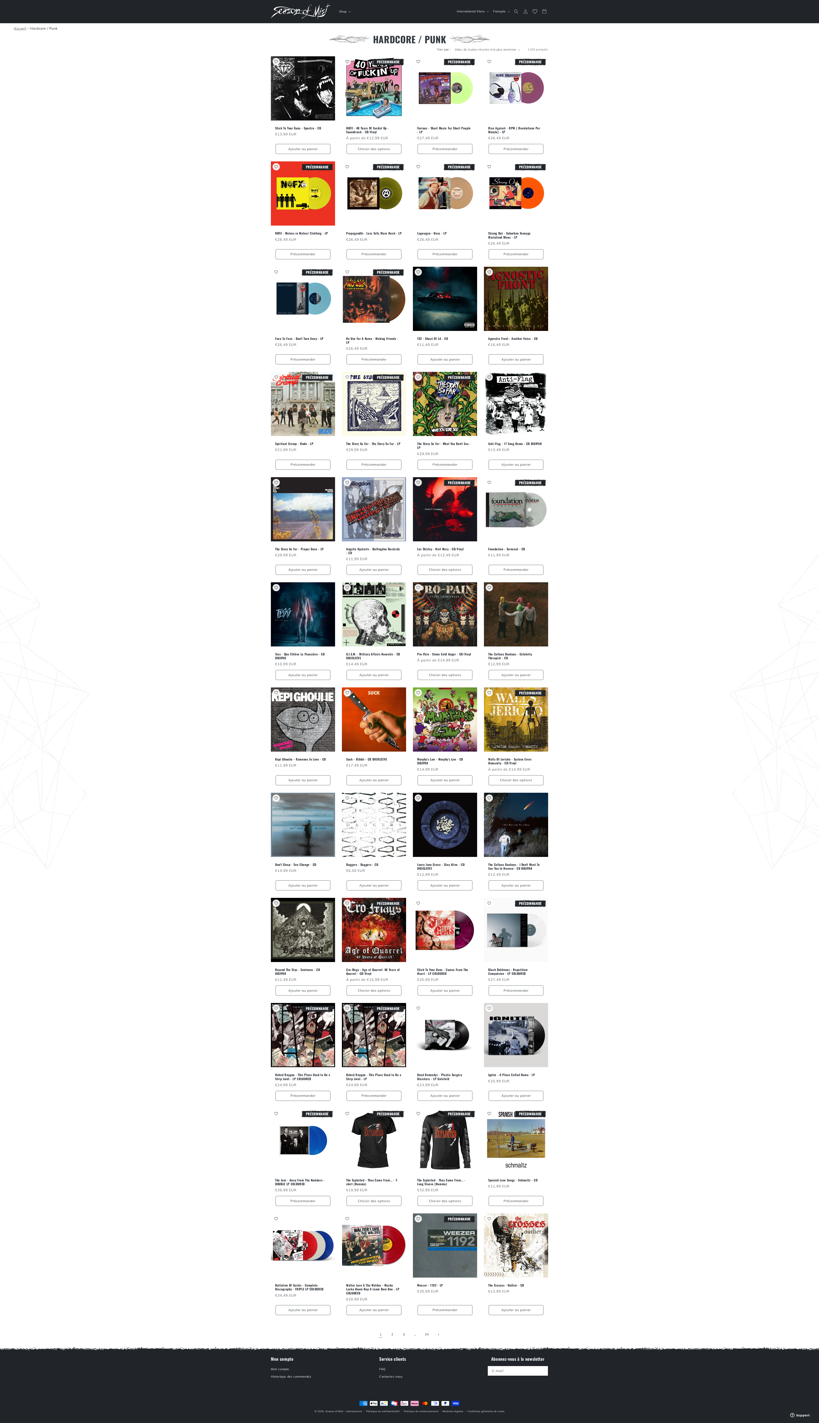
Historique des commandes (291, 1376)
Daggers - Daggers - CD (362, 865)
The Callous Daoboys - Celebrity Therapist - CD (510, 656)
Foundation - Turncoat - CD (506, 549)
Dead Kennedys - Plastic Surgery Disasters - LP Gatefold (439, 1077)
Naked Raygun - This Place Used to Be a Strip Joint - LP (373, 1077)
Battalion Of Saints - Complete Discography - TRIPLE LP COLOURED (299, 1287)
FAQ (382, 1369)
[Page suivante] (438, 1334)
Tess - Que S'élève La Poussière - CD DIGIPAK (300, 656)
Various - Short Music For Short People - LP (444, 130)
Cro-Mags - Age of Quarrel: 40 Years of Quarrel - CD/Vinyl (373, 971)
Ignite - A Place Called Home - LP (511, 1075)
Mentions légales (453, 1411)
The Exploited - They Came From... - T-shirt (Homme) (372, 1182)
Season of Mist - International (343, 1411)
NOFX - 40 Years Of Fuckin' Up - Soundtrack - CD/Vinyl (367, 130)
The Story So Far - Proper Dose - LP (299, 549)
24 (426, 1334)
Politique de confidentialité (383, 1411)
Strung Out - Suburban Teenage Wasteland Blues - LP (509, 235)
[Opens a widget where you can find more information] (800, 1415)
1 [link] (381, 1334)
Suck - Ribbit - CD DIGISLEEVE (366, 759)
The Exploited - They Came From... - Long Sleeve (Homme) (441, 1182)
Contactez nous (390, 1376)
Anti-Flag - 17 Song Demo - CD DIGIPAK (515, 444)
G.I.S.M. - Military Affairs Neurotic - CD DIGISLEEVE (373, 656)
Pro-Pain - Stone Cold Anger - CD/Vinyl (444, 654)
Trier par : (443, 49)
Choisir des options (374, 149)
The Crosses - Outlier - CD (506, 1285)
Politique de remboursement (421, 1411)
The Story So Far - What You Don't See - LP (444, 445)
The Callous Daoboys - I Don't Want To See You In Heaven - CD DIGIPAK (514, 866)
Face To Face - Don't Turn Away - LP (299, 339)
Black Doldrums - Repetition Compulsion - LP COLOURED (508, 971)
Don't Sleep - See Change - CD (295, 865)
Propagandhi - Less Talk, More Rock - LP (374, 233)
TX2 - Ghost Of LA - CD (432, 339)
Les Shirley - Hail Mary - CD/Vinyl (440, 549)
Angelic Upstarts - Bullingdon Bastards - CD (373, 551)
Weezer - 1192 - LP (430, 1285)
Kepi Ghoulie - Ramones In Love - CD (300, 759)
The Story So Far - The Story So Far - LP (373, 444)
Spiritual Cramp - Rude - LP (294, 444)
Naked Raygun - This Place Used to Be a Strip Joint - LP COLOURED (302, 1077)
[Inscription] (543, 1371)
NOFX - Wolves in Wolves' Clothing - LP (301, 233)
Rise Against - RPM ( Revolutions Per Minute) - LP (514, 130)
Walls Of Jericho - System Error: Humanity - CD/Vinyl (510, 761)
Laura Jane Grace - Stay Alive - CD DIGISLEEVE (441, 866)
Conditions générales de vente (485, 1411)
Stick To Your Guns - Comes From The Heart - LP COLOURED (442, 971)
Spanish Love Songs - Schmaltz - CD (512, 1180)
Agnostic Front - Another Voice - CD (513, 339)
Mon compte (280, 1369)
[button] (344, 11)
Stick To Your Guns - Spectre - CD (298, 128)
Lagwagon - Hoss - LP (432, 233)
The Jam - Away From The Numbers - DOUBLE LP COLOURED (300, 1182)
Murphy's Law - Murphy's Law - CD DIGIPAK (440, 761)
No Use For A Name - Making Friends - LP (372, 340)
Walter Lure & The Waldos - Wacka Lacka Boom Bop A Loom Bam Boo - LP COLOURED (372, 1289)
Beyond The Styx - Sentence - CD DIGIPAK (297, 971)
